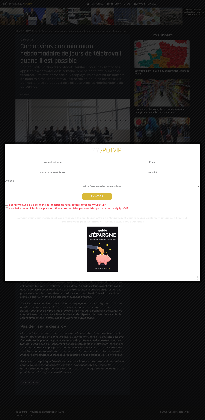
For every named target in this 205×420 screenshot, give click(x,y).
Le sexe (9, 180)
